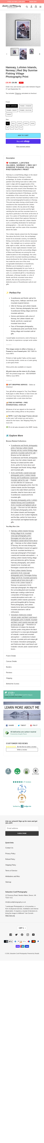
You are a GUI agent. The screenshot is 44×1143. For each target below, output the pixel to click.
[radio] (12, 106)
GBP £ (21, 928)
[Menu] (40, 6)
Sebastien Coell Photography (18, 953)
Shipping (18, 93)
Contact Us (9, 848)
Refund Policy (10, 859)
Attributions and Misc (12, 876)
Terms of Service (11, 870)
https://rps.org (10, 915)
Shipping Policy (10, 865)
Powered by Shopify (33, 953)
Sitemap (8, 882)
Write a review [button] (22, 750)
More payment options (23, 146)
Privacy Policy (10, 853)
